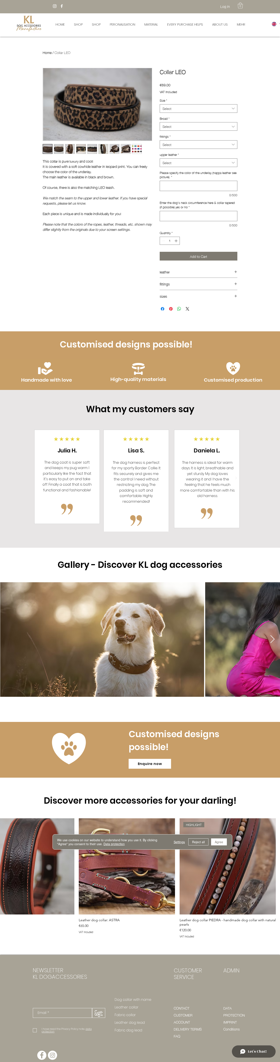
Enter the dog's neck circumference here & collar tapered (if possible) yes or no (197, 204)
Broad (165, 118)
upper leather (169, 154)
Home (47, 52)
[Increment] (176, 241)
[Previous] (43, 478)
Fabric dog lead (128, 1030)
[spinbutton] (170, 241)
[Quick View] (127, 866)
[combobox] (198, 108)
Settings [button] (179, 842)
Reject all (198, 842)
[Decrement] (163, 241)
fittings (165, 136)
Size (163, 100)
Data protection (114, 844)
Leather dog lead (130, 1022)
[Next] (236, 478)
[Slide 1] (139, 521)
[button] (240, 5)
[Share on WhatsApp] (179, 308)
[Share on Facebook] (162, 308)
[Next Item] (272, 639)
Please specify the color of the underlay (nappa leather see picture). (198, 174)
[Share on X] (187, 308)
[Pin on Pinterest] (170, 308)
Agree (219, 842)
